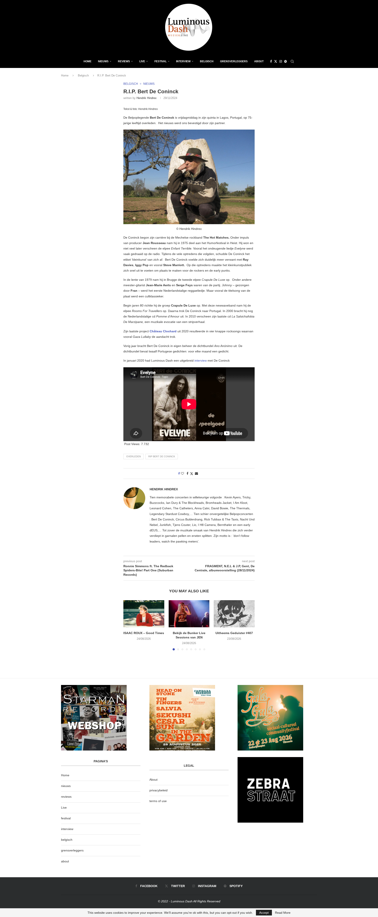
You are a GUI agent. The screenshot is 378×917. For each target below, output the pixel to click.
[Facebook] (271, 61)
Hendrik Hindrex (146, 98)
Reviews (124, 61)
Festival (160, 61)
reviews (66, 796)
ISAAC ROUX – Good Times (143, 633)
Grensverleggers (234, 61)
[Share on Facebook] (187, 473)
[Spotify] (285, 61)
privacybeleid (158, 790)
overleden (133, 456)
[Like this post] (182, 473)
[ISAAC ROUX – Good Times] (143, 613)
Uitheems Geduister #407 (234, 633)
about (65, 861)
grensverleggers (72, 850)
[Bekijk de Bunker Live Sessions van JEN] (189, 613)
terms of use (158, 801)
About (259, 61)
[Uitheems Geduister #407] (234, 613)
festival (66, 818)
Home (87, 61)
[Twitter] (275, 61)
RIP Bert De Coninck (161, 456)
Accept (264, 912)
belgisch (66, 839)
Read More (282, 912)
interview (201, 360)
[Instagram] (280, 61)
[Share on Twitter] (191, 473)
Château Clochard (163, 331)
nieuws (103, 61)
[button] (129, 625)
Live (142, 61)
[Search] (292, 61)
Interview (183, 61)
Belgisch (207, 61)
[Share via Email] (196, 473)
